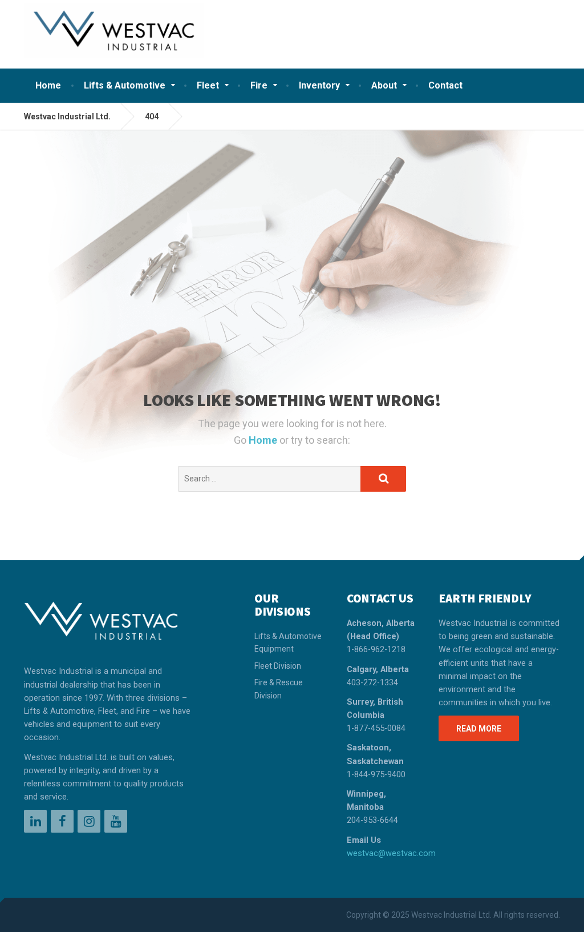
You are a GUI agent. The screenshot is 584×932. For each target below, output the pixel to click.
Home (48, 85)
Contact (445, 85)
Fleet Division (277, 665)
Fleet (208, 85)
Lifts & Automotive (124, 85)
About (384, 85)
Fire (258, 85)
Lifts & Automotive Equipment (288, 642)
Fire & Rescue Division (278, 689)
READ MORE (478, 728)
